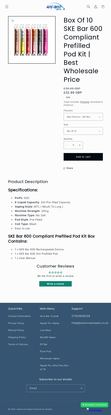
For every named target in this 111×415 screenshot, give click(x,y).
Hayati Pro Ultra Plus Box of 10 (54, 367)
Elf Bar (44, 344)
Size (66, 124)
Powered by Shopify (42, 409)
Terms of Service (18, 344)
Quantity (68, 139)
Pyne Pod (45, 351)
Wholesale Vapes (50, 358)
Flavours (68, 110)
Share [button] (69, 168)
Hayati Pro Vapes (50, 323)
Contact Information (19, 316)
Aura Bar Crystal (49, 316)
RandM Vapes (48, 337)
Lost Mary (45, 330)
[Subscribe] (81, 388)
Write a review (55, 283)
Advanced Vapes (24, 409)
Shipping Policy (17, 337)
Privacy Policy (16, 323)
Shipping (84, 102)
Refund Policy (16, 330)
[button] (6, 6)
